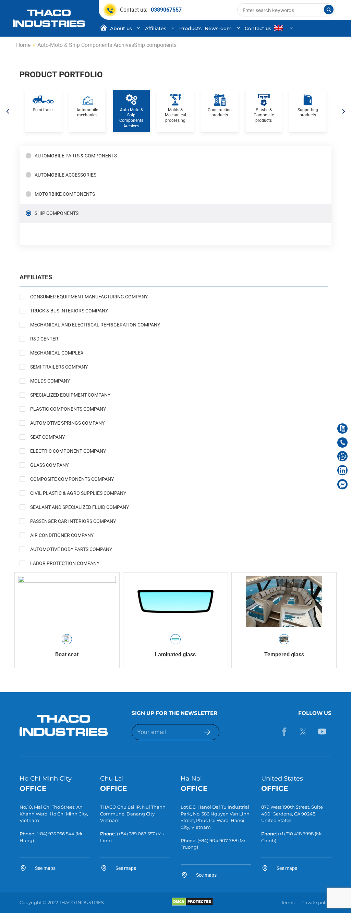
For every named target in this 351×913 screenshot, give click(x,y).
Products (190, 28)
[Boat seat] (67, 601)
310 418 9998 (300, 833)
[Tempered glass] (284, 601)
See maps (45, 868)
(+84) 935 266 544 (55, 833)
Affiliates (155, 28)
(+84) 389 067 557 (136, 833)
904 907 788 (223, 840)
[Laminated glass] (176, 601)
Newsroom (218, 28)
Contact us (258, 28)
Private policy (316, 902)
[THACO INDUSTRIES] (49, 18)
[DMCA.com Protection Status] (192, 904)
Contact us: (151, 10)
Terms (287, 902)
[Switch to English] (284, 28)
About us (121, 28)
